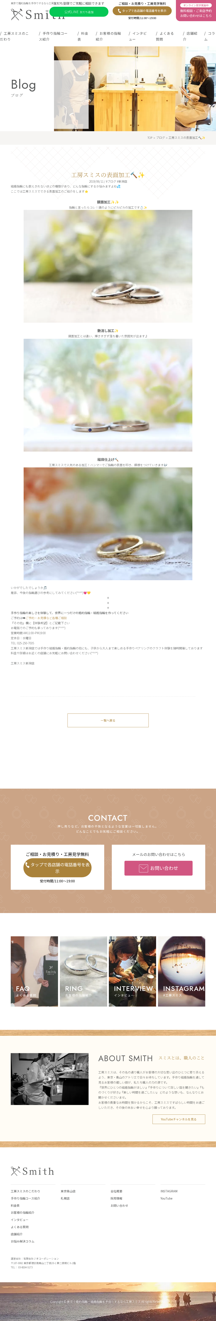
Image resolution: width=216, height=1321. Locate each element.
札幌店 (65, 1198)
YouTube (167, 1198)
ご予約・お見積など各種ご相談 (46, 618)
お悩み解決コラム (22, 1241)
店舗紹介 (190, 36)
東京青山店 (68, 1191)
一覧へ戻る (108, 720)
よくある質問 (165, 36)
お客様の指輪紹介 (108, 36)
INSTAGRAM (169, 1191)
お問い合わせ (164, 867)
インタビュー (138, 36)
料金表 (82, 36)
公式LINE (78, 11)
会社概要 (116, 1191)
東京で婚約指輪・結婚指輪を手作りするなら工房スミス (104, 1301)
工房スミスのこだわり (14, 36)
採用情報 (116, 1198)
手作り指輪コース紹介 (53, 36)
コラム (209, 36)
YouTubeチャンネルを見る (179, 1119)
